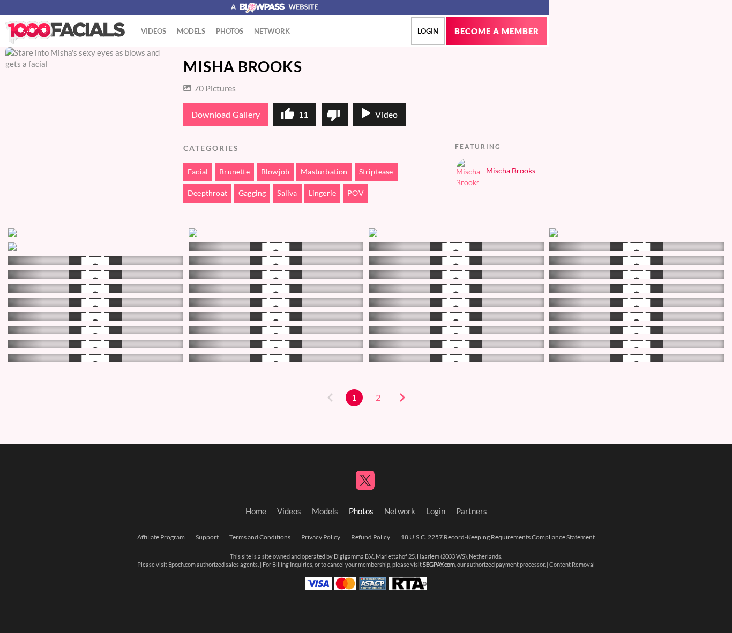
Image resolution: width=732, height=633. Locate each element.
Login (427, 31)
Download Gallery (225, 114)
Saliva (287, 193)
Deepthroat (207, 193)
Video (386, 114)
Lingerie (323, 193)
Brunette (234, 171)
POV (355, 193)
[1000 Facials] (65, 33)
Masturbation (324, 171)
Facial (198, 171)
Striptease (376, 171)
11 (303, 114)
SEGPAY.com (439, 564)
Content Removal (572, 564)
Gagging (252, 193)
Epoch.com (182, 564)
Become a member (496, 31)
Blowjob (275, 171)
